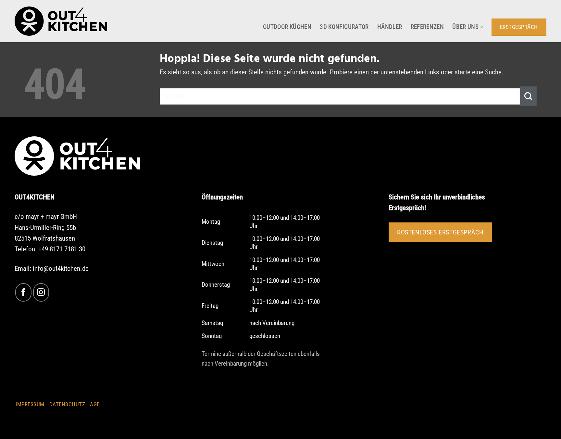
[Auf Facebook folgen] (23, 292)
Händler (389, 27)
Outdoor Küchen (287, 27)
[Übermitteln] (528, 96)
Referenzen (427, 27)
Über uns (465, 27)
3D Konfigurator (344, 27)
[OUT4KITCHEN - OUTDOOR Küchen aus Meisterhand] (61, 21)
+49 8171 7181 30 (61, 249)
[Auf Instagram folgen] (41, 292)
